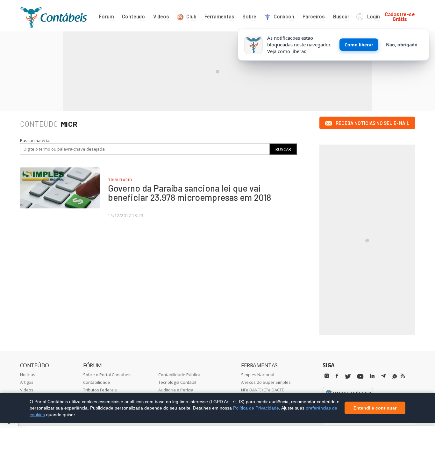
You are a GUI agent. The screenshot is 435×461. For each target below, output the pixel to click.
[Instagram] (327, 376)
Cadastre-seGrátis (400, 16)
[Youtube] (360, 377)
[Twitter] (348, 377)
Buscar (283, 149)
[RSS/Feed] (403, 376)
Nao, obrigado (401, 45)
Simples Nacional (257, 374)
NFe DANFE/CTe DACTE (262, 390)
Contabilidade (96, 382)
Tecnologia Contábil (177, 382)
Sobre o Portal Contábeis (107, 374)
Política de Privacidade (256, 407)
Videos (26, 390)
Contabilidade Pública (179, 374)
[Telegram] (383, 377)
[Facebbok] (337, 376)
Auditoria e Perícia (175, 390)
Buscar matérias (36, 140)
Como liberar (359, 45)
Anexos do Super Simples (266, 382)
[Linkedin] (372, 376)
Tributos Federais (100, 390)
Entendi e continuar (374, 408)
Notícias (27, 374)
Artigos (26, 382)
